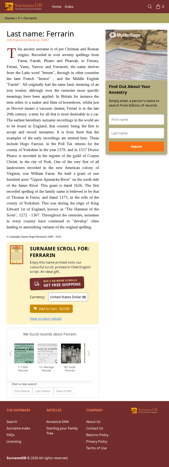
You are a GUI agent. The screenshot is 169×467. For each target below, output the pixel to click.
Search (136, 146)
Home (56, 6)
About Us (93, 421)
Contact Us (94, 428)
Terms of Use (96, 448)
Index (69, 6)
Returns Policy (97, 435)
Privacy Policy (96, 441)
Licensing (14, 441)
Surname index (18, 428)
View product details (46, 318)
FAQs (11, 435)
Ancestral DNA (57, 421)
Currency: (37, 297)
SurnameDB (16, 458)
